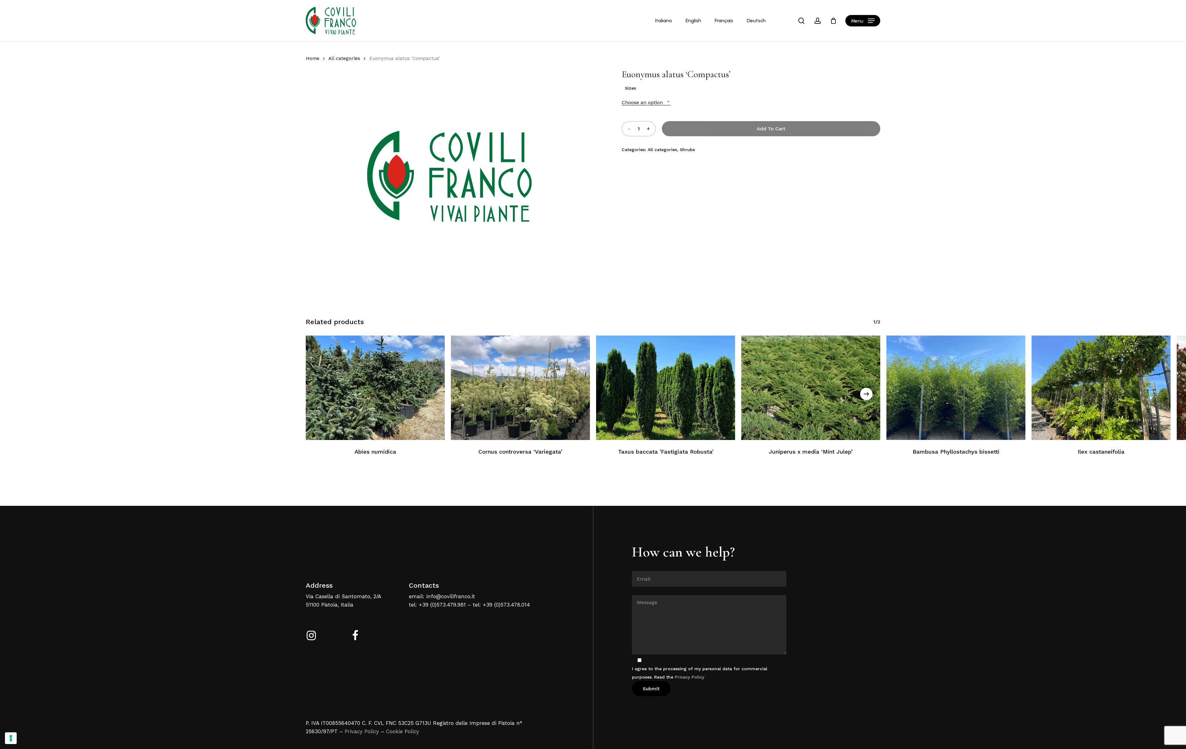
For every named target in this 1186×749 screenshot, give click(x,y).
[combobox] (646, 102)
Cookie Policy (402, 731)
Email (638, 566)
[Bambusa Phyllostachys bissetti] (955, 388)
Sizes (630, 88)
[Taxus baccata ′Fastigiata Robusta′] (665, 388)
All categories (344, 58)
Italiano (663, 20)
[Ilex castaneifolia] (1101, 388)
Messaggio (643, 590)
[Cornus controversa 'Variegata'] (520, 388)
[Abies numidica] (375, 388)
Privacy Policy (362, 731)
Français (724, 20)
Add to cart (771, 129)
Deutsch (756, 20)
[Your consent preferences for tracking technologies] (11, 738)
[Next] (866, 394)
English (693, 20)
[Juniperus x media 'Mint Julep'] (810, 388)
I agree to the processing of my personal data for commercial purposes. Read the (699, 672)
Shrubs (687, 149)
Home (312, 58)
